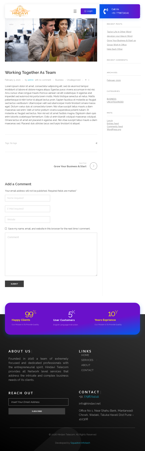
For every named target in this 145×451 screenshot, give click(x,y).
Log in (110, 120)
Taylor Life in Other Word (119, 32)
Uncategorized (73, 80)
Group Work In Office (117, 45)
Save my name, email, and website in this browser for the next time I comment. (49, 228)
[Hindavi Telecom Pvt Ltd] (21, 11)
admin (31, 80)
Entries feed (113, 123)
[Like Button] (85, 80)
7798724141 (122, 13)
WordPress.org (114, 129)
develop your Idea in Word (119, 36)
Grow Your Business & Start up (121, 40)
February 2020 (114, 80)
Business (59, 80)
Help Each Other (115, 49)
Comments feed (115, 126)
